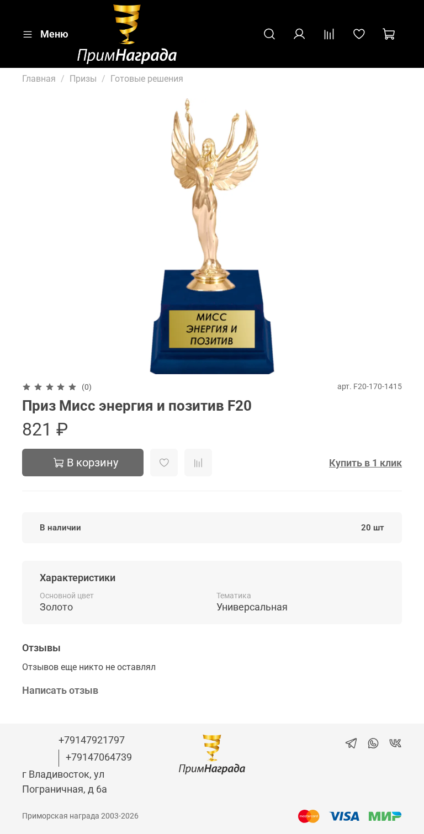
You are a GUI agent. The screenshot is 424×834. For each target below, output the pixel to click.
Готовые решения (146, 78)
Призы (83, 78)
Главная (39, 78)
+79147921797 (92, 740)
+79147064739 (99, 757)
